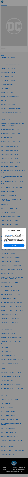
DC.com (10, 234)
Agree (14, 245)
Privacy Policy (19, 237)
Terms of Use (9, 235)
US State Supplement (8, 241)
